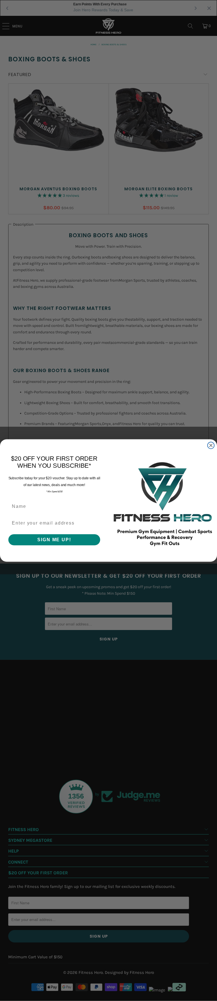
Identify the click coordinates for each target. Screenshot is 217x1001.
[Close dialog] (211, 445)
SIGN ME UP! (54, 539)
